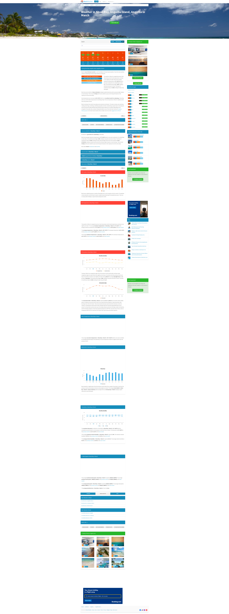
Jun (107, 53)
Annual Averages (131, 92)
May (103, 53)
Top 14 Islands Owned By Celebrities (139, 246)
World (82, 4)
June (132, 109)
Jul (112, 53)
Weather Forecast (131, 90)
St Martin (92, 124)
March (132, 100)
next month (121, 227)
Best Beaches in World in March (87, 505)
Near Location (118, 41)
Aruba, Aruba (136, 140)
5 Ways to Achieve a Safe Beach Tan (139, 249)
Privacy (105, 609)
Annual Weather (104, 115)
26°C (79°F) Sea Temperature (91, 78)
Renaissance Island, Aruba (138, 135)
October (133, 121)
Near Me (112, 41)
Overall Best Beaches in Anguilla (87, 513)
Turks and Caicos (109, 124)
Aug (117, 53)
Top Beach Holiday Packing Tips (138, 234)
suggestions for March (116, 110)
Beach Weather (88, 609)
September (133, 118)
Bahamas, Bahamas (137, 162)
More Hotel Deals (138, 77)
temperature (91, 146)
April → (123, 115)
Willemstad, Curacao (137, 156)
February (83, 110)
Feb (88, 53)
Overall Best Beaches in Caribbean (87, 515)
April (86, 110)
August (132, 115)
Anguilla (91, 4)
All (123, 41)
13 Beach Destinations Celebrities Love (139, 257)
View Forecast (114, 22)
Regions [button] (104, 1)
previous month (106, 227)
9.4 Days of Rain (92, 82)
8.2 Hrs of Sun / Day (92, 80)
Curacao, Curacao (136, 145)
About (93, 609)
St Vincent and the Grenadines (120, 124)
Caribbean (87, 4)
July (132, 112)
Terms (102, 609)
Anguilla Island (97, 4)
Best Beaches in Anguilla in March (87, 500)
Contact (98, 609)
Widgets (108, 609)
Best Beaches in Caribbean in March (87, 503)
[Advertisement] (103, 245)
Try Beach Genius (138, 179)
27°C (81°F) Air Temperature (91, 76)
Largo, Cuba (135, 151)
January (119, 109)
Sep (122, 53)
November (133, 124)
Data (96, 609)
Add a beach (115, 609)
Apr (98, 53)
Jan (83, 53)
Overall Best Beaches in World (86, 517)
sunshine (98, 146)
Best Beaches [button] (110, 1)
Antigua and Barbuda (100, 124)
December (133, 127)
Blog (100, 1)
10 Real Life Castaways (136, 238)
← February (83, 115)
